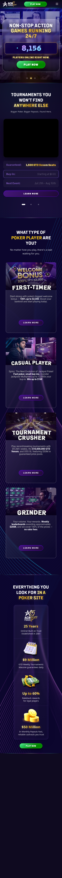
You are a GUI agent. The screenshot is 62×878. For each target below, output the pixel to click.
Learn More (41, 194)
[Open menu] (57, 4)
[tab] (27, 78)
